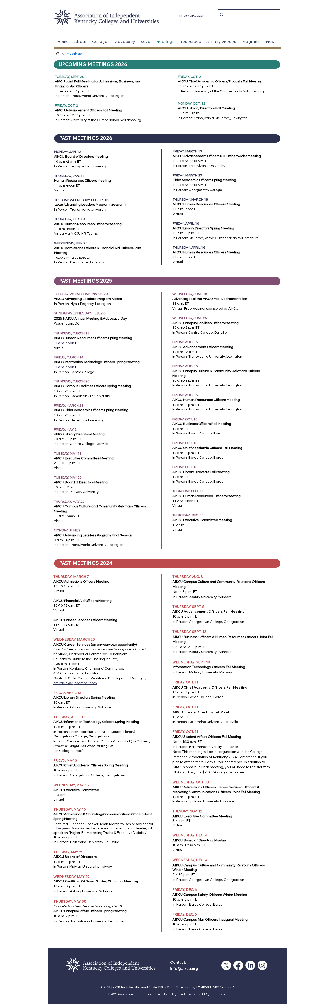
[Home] (57, 54)
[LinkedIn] (250, 965)
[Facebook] (238, 965)
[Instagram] (262, 965)
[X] (226, 965)
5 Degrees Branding (69, 828)
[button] (190, 42)
